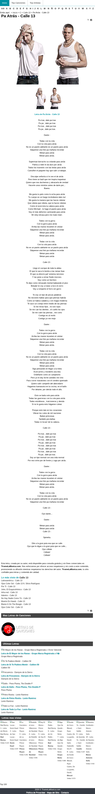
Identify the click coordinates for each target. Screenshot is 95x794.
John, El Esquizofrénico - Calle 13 (16, 589)
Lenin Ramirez (7, 701)
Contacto (65, 792)
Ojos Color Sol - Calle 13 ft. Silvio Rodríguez (20, 583)
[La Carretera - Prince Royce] (23, 731)
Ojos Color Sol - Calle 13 (12, 607)
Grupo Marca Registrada (11, 656)
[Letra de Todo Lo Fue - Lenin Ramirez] (14, 706)
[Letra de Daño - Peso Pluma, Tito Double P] (17, 683)
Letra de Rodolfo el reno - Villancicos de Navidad (33, 740)
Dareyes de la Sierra (10, 679)
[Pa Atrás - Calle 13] (91, 20)
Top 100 (3, 784)
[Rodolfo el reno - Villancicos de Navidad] (33, 731)
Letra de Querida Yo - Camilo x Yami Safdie (80, 740)
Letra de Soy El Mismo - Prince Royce (41, 740)
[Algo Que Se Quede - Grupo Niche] (61, 734)
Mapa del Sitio (53, 792)
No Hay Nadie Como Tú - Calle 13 (16, 598)
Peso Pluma (6, 690)
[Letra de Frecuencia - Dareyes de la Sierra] (16, 672)
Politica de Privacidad (35, 792)
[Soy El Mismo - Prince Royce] (42, 731)
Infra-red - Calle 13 (9, 592)
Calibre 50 (5, 668)
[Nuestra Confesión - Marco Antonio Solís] (90, 734)
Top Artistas (35, 3)
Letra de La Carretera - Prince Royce (23, 740)
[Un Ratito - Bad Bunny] (52, 728)
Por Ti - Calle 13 (8, 586)
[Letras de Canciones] (18, 637)
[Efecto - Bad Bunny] (4, 725)
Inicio (4, 3)
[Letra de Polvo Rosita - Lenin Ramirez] (14, 695)
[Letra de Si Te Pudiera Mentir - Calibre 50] (16, 661)
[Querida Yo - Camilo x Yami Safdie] (80, 731)
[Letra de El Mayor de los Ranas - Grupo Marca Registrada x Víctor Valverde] (31, 650)
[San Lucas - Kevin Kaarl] (14, 728)
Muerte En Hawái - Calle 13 (13, 601)
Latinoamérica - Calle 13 (11, 580)
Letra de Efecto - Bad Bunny (4, 731)
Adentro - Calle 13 (9, 595)
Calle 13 (23, 577)
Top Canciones (18, 3)
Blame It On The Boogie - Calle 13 (16, 604)
